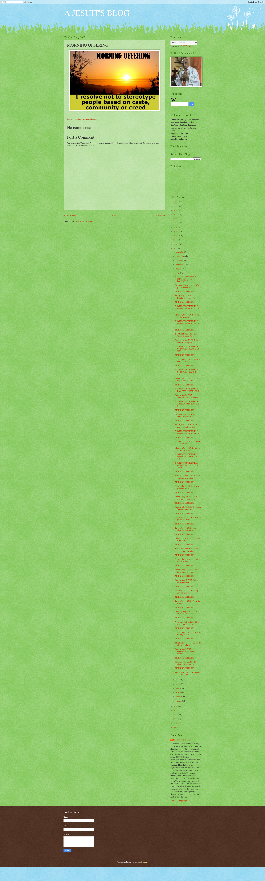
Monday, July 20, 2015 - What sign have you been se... (186, 497)
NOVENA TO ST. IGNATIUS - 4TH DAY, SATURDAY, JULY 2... (188, 403)
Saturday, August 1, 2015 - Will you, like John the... (187, 286)
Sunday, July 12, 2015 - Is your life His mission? (187, 581)
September (180, 264)
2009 (175, 727)
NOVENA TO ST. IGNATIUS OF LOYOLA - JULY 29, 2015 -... (188, 323)
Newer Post (70, 215)
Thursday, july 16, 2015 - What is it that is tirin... (187, 539)
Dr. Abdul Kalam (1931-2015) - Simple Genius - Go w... (187, 334)
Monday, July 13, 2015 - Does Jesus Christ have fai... (186, 570)
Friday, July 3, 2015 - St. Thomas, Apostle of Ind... (188, 673)
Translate (189, 46)
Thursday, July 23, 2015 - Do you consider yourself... (187, 448)
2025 (175, 206)
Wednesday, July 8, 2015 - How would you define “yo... (187, 622)
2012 (175, 714)
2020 (175, 227)
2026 (175, 202)
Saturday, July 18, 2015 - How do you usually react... (188, 518)
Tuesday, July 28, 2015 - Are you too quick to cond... (187, 360)
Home (115, 215)
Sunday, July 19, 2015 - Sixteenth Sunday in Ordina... (188, 508)
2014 (175, 706)
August (179, 268)
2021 (175, 223)
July (177, 273)
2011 (175, 718)
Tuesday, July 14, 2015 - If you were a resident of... (186, 560)
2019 (175, 231)
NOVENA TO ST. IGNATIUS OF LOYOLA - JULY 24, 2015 (188, 432)
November (180, 256)
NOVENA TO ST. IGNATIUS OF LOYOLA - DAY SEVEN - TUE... (188, 348)
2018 (175, 235)
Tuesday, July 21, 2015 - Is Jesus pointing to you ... (187, 487)
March (178, 692)
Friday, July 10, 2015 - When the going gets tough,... (187, 602)
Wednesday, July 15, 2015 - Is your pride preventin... (186, 549)
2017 (175, 239)
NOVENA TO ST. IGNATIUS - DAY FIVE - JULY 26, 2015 (187, 389)
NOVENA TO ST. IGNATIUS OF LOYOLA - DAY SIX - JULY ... (186, 372)
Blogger (144, 861)
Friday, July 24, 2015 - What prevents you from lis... (186, 425)
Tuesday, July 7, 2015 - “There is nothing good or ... (187, 633)
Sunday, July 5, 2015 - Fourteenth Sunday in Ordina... (184, 651)
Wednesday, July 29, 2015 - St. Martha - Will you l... (186, 341)
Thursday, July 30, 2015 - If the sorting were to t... (187, 315)
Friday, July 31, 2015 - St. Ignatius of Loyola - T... (185, 296)
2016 (175, 244)
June (178, 679)
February (179, 696)
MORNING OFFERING (184, 291)
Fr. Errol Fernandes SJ (182, 740)
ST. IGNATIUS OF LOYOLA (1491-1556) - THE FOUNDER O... (186, 278)
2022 (175, 218)
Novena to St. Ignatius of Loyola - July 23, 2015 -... (187, 442)
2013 (175, 710)
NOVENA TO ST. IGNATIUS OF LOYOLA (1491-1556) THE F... (186, 465)
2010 (175, 723)
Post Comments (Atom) (84, 221)
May (178, 684)
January (179, 701)
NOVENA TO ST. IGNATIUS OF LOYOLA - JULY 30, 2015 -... (188, 308)
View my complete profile (180, 800)
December (180, 251)
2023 (175, 214)
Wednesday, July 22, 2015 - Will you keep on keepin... (187, 476)
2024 (175, 210)
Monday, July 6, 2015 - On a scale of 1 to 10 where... (188, 643)
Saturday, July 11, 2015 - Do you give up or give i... (187, 591)
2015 (175, 248)
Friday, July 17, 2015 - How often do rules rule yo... (185, 529)
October (179, 260)
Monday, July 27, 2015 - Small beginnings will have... (186, 379)
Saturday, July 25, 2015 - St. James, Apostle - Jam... (186, 415)
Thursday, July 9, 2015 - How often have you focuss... (186, 612)
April (178, 688)
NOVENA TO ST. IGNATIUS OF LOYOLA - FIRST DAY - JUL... (187, 456)
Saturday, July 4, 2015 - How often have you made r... (186, 662)
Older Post (159, 215)
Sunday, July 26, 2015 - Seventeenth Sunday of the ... (187, 396)
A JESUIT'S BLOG (96, 12)
